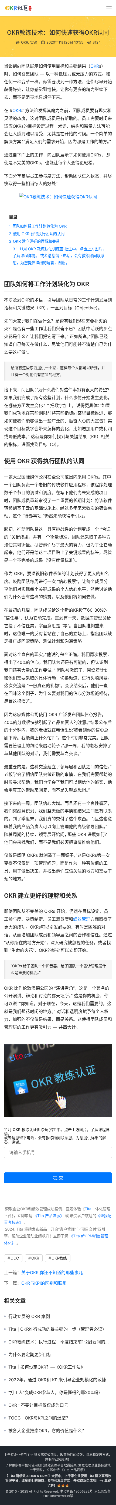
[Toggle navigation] (109, 8)
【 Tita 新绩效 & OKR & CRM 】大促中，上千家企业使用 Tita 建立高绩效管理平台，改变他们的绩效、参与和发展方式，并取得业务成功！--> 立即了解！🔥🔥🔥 (58, 1480)
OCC (15, 1258)
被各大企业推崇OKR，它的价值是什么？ (47, 1430)
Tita (88, 1208)
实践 (33, 42)
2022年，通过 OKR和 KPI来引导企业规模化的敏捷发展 (60, 1379)
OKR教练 (59, 1258)
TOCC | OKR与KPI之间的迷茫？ (39, 1417)
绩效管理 (81, 919)
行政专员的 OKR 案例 (29, 1316)
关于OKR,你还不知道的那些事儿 (52, 1272)
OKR (24, 42)
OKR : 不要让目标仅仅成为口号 (38, 1405)
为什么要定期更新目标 (30, 1354)
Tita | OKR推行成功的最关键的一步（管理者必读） (57, 1329)
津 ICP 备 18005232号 (76, 1491)
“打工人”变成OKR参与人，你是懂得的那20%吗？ (55, 1392)
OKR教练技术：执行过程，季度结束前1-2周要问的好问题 (60, 1341)
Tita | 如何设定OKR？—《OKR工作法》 (46, 1367)
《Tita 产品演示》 (48, 1215)
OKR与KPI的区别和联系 (44, 1283)
